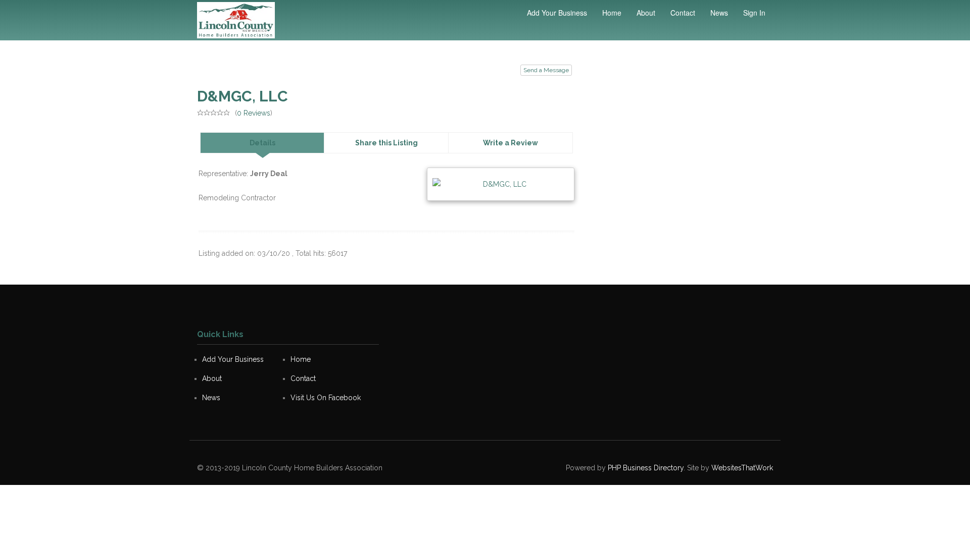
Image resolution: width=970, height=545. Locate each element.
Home (611, 13)
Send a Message (546, 70)
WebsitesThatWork (742, 468)
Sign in (754, 13)
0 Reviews (253, 113)
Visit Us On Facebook (325, 398)
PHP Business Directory (646, 468)
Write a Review (510, 143)
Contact (682, 13)
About (646, 13)
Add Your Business (557, 13)
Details (262, 143)
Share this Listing (386, 143)
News (719, 13)
